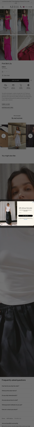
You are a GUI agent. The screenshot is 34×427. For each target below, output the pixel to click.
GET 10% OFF (25, 215)
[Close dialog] (33, 202)
